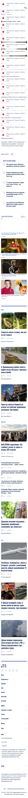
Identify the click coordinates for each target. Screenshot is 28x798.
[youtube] (17, 670)
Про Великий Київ (7, 738)
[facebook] (6, 670)
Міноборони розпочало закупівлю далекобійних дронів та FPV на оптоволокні (15, 194)
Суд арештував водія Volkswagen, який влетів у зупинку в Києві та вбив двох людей (15, 204)
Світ (2, 540)
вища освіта (5, 154)
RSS (5, 789)
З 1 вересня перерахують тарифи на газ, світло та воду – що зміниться (15, 184)
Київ (2, 309)
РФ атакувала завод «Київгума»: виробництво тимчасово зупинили (15, 165)
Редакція (4, 746)
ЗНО (11, 154)
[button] (15, 675)
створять (4, 144)
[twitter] (9, 670)
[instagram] (13, 670)
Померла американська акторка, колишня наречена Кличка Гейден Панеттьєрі (15, 174)
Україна (3, 422)
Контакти (4, 742)
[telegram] (2, 670)
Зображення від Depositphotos (16, 789)
